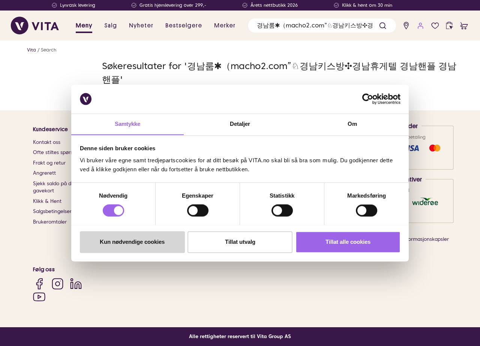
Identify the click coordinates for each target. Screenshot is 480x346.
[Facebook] (39, 283)
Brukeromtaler (50, 222)
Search (48, 50)
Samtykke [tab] (128, 124)
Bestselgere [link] (183, 26)
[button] (383, 25)
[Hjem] (35, 25)
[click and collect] (449, 25)
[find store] (406, 25)
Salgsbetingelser (52, 211)
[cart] (464, 25)
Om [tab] (352, 124)
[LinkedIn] (76, 283)
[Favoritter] (435, 25)
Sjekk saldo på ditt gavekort (54, 187)
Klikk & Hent (47, 201)
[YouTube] (39, 296)
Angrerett (44, 173)
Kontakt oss (46, 142)
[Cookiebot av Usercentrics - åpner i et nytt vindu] (367, 98)
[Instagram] (57, 283)
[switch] (197, 210)
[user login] (420, 25)
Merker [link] (225, 26)
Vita (31, 50)
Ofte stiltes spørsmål (57, 152)
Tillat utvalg (240, 242)
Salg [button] (110, 26)
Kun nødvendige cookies (132, 242)
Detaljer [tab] (240, 124)
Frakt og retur (49, 163)
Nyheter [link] (141, 26)
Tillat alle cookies (348, 242)
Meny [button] (84, 26)
